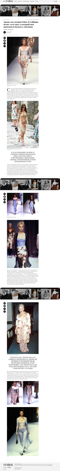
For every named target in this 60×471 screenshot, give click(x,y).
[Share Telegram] (4, 43)
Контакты (4, 469)
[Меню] (4, 1)
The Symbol (9, 1)
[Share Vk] (4, 38)
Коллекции (7, 19)
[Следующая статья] (30, 460)
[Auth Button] (56, 1)
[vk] (5, 467)
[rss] (3, 467)
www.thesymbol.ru (50, 465)
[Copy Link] (4, 46)
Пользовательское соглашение (18, 467)
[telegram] (6, 467)
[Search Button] (54, 1)
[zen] (8, 467)
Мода (4, 19)
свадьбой (12, 89)
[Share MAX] (4, 41)
